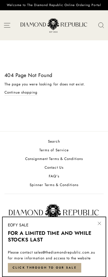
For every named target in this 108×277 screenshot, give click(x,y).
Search (54, 141)
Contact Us (54, 167)
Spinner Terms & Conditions (54, 184)
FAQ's (54, 176)
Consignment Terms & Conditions (54, 158)
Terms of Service (53, 150)
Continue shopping (20, 92)
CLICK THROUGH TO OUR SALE (45, 267)
